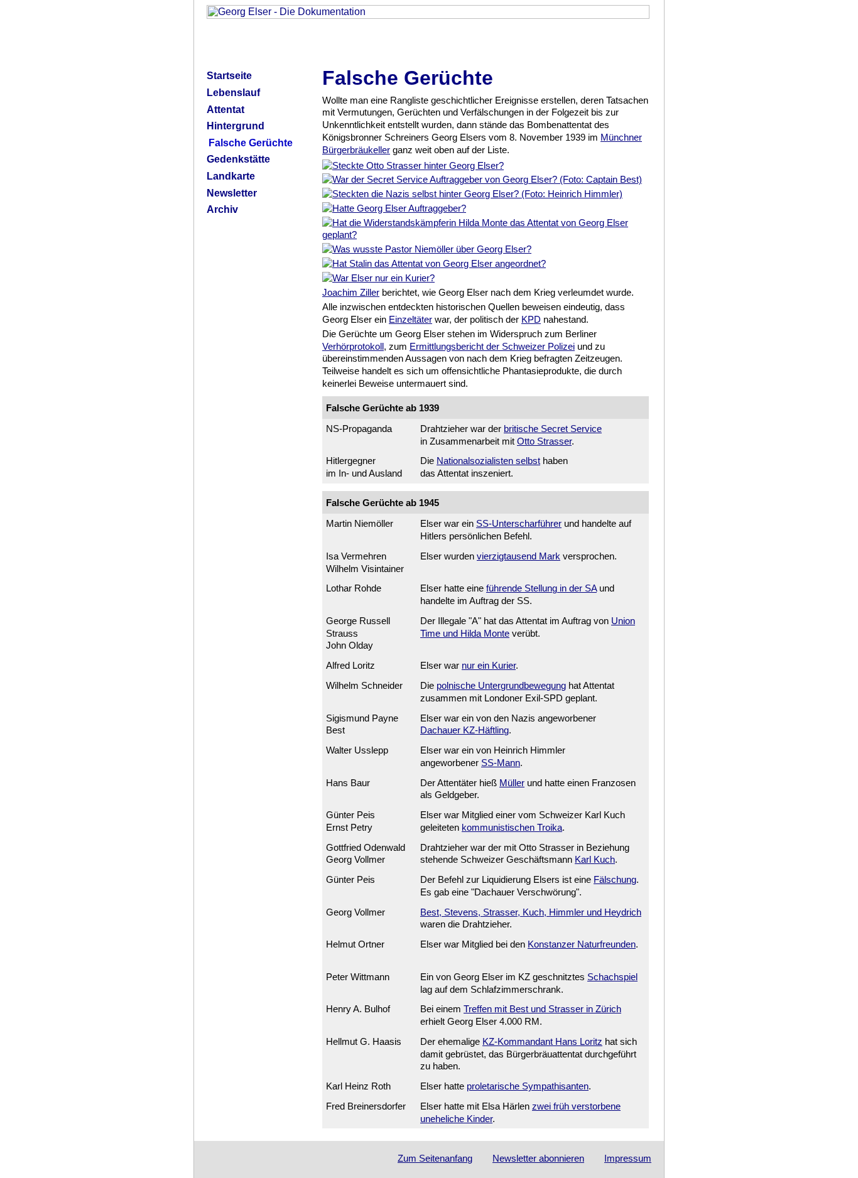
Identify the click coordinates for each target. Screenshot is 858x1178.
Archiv (222, 209)
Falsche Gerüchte (251, 143)
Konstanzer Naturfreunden (582, 944)
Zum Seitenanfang (435, 1158)
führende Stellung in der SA (541, 588)
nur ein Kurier (489, 665)
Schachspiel (612, 976)
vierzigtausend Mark (518, 556)
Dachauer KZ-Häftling (464, 730)
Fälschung (615, 879)
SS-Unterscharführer (519, 523)
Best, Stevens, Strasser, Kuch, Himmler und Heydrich (530, 912)
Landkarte (231, 176)
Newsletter (232, 193)
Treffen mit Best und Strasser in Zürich (542, 1008)
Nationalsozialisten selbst (488, 460)
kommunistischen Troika (512, 827)
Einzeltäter (410, 319)
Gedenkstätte (238, 159)
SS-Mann (500, 762)
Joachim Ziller (350, 292)
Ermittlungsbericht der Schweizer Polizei (492, 346)
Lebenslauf (233, 92)
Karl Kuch (595, 859)
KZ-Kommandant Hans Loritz (542, 1041)
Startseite (229, 75)
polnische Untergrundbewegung (501, 685)
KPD (531, 319)
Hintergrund (235, 126)
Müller (511, 782)
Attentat (225, 109)
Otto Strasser (544, 441)
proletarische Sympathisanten (528, 1086)
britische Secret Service (553, 428)
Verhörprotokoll (353, 346)
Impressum (627, 1158)
